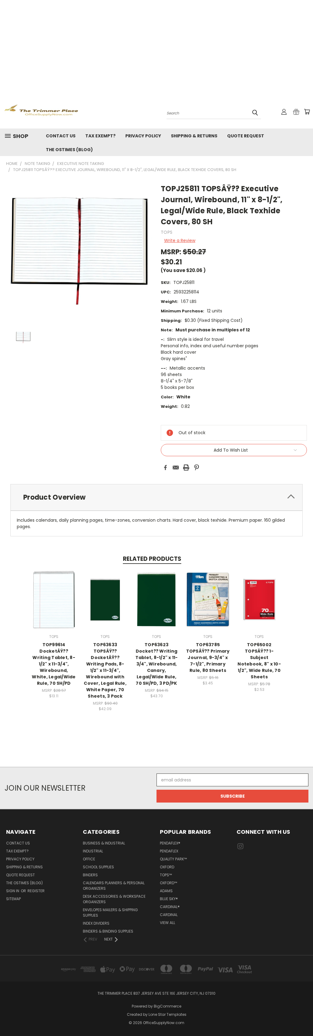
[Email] (176, 467)
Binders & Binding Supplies (108, 931)
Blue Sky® (169, 898)
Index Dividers (96, 923)
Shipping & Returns (194, 136)
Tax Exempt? (100, 136)
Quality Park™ (173, 859)
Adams (166, 890)
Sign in (13, 890)
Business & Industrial (104, 843)
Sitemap (13, 898)
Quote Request (245, 136)
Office (89, 859)
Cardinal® (170, 906)
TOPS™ (166, 875)
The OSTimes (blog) (69, 150)
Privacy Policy (143, 136)
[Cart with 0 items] (307, 112)
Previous (303, 1016)
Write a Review (179, 240)
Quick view (54, 593)
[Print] (186, 467)
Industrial (93, 851)
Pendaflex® (170, 843)
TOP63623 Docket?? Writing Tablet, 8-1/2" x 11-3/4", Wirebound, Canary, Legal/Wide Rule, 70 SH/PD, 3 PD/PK (156, 664)
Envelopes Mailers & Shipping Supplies (110, 912)
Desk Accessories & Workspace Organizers (114, 899)
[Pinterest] (196, 467)
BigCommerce (167, 1006)
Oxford (167, 867)
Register (36, 890)
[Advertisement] (156, 46)
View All (167, 922)
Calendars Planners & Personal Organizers (114, 885)
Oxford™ (168, 882)
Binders (90, 875)
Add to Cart (53, 604)
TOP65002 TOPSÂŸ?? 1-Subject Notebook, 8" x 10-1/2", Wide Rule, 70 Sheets (259, 661)
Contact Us (60, 136)
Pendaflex (169, 851)
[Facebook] (165, 467)
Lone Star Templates (167, 1014)
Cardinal (169, 914)
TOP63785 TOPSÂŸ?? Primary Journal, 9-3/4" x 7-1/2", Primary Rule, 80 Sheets (208, 657)
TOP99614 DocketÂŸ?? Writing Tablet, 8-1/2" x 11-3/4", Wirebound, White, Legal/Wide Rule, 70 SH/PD (53, 664)
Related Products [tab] (152, 559)
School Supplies (98, 867)
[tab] (156, 497)
